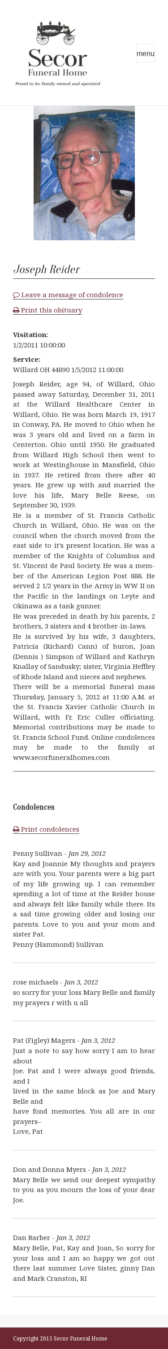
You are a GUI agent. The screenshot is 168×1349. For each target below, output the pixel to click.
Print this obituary (50, 309)
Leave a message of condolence (71, 294)
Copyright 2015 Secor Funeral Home (60, 1338)
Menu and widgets (145, 52)
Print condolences (49, 828)
